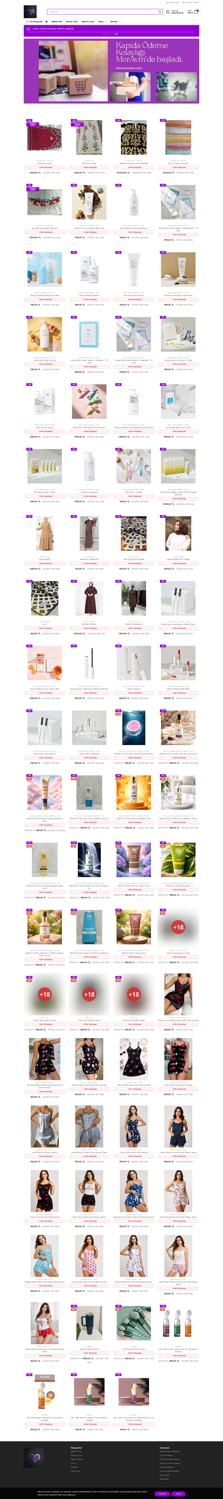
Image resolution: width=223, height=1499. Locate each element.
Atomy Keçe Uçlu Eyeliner (45, 753)
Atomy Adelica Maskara (89, 753)
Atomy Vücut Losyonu (45, 427)
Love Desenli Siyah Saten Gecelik (178, 1085)
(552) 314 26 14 (174, 3)
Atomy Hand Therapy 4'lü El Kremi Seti (89, 427)
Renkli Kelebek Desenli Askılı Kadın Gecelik (133, 1282)
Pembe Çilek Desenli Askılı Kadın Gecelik (89, 1282)
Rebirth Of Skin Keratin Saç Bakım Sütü (134, 818)
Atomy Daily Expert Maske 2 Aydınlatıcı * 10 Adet (133, 361)
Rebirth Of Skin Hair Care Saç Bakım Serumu (89, 818)
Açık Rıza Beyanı (166, 1455)
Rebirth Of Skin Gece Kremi (134, 953)
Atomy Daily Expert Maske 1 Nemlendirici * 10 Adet (178, 229)
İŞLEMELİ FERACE (89, 624)
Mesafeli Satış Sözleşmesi (170, 1451)
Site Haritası (164, 1475)
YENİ (29, 120)
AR (44, 624)
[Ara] (160, 12)
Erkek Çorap (174, 950)
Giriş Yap (188, 2)
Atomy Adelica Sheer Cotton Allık (44, 689)
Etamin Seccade (45, 163)
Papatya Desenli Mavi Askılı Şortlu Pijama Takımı (134, 1217)
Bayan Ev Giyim (88, 21)
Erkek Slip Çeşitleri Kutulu (45, 1020)
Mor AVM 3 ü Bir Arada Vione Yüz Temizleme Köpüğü (178, 1350)
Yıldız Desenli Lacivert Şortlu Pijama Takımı (178, 1152)
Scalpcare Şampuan (89, 492)
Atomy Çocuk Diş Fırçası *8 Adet (178, 360)
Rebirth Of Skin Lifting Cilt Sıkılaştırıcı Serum (178, 818)
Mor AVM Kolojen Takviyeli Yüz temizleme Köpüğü (45, 1419)
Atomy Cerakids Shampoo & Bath (44, 295)
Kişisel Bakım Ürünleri (86, 226)
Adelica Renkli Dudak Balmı (178, 689)
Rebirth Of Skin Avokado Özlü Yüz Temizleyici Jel (89, 887)
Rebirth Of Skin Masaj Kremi (178, 885)
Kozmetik (114, 21)
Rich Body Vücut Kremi (134, 295)
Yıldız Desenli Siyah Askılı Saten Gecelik (134, 1085)
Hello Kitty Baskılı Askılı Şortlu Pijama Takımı (178, 1217)
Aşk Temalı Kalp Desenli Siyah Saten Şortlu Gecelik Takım (45, 1086)
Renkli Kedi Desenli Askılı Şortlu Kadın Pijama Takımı (178, 1283)
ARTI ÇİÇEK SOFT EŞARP (133, 559)
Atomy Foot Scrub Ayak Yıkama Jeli (89, 228)
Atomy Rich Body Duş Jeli (45, 360)
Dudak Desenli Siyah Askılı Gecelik (44, 1217)
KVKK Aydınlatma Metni (169, 1459)
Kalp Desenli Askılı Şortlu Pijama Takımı (89, 1217)
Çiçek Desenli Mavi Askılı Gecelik (134, 1152)
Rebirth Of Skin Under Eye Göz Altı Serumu (178, 753)
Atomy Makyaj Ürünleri (175, 622)
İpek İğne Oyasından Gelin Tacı (45, 228)
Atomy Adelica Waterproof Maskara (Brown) (89, 689)
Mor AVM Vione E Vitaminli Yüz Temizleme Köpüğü (89, 1419)
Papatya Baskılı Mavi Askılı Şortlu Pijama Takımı (44, 1282)
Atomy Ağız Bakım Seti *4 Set (178, 427)
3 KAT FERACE (45, 559)
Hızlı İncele (44, 155)
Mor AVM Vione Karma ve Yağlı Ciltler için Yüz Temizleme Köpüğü (134, 1419)
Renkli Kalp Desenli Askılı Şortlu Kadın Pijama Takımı (45, 1350)
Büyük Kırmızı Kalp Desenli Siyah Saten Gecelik (178, 1020)
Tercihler (162, 1494)
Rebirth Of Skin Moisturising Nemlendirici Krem (45, 820)
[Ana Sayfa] (46, 21)
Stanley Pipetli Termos (89, 1349)
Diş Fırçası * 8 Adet (134, 492)
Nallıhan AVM (56, 21)
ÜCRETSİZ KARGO (33, 124)
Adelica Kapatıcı (134, 689)
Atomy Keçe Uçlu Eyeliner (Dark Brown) (178, 624)
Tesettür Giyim (72, 21)
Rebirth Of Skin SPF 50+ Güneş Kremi (134, 885)
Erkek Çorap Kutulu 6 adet (178, 953)
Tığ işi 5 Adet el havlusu (178, 163)
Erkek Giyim (75, 1471)
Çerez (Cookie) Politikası (169, 1471)
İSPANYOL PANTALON (89, 559)
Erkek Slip (44, 1018)
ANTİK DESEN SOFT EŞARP (178, 559)
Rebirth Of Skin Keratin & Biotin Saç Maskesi (89, 953)
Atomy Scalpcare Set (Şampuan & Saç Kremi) (133, 427)
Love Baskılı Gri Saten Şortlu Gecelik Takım (89, 1152)
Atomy (101, 21)
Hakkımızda (164, 1479)
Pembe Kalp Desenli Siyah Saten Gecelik (89, 1085)
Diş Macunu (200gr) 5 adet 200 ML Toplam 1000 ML (178, 493)
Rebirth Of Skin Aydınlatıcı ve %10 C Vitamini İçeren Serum (45, 954)
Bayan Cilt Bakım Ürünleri (128, 751)
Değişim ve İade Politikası (170, 1463)
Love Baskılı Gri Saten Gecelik (44, 1152)
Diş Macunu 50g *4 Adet (44, 492)
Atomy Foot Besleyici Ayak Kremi (178, 295)
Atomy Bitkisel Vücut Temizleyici (134, 228)
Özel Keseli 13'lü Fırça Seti (134, 1349)
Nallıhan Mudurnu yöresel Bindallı (134, 163)
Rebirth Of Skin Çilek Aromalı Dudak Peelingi (133, 753)
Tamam (178, 1494)
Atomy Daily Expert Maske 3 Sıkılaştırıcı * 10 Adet (89, 361)
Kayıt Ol (196, 2)
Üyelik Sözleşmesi (167, 1467)
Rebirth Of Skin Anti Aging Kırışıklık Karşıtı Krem (45, 887)
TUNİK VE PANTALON (134, 624)
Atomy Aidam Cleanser (89, 295)
